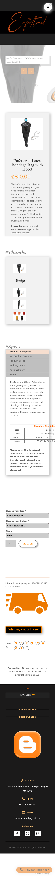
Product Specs (17, 360)
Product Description (20, 351)
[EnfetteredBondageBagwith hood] (19, 272)
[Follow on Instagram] (38, 833)
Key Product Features (21, 356)
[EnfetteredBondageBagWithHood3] (19, 296)
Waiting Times (17, 365)
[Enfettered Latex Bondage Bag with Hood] (27, 134)
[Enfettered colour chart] (19, 320)
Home (7, 58)
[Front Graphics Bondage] (19, 284)
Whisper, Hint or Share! (23, 629)
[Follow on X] (27, 833)
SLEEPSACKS (25, 58)
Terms (13, 374)
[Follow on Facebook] (17, 833)
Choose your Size (16, 511)
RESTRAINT (15, 58)
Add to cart (28, 543)
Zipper (9, 531)
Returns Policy (17, 370)
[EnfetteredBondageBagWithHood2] (19, 308)
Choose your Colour (17, 521)
